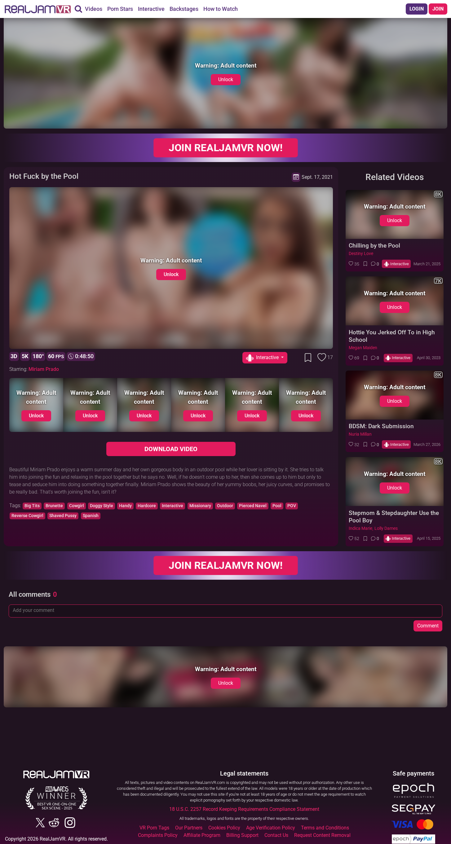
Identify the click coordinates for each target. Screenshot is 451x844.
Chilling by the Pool (374, 245)
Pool (276, 505)
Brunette (54, 505)
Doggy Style (101, 505)
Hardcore (147, 505)
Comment (428, 626)
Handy (125, 505)
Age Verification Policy (270, 828)
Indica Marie (360, 528)
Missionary (200, 505)
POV (291, 505)
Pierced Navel (253, 505)
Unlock (225, 79)
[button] (354, 264)
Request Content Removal (322, 835)
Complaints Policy (158, 835)
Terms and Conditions (325, 828)
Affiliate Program (201, 835)
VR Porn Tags (154, 828)
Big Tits (32, 505)
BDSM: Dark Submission (381, 426)
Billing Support (242, 835)
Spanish (91, 515)
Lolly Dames (386, 528)
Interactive (172, 505)
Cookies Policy (224, 828)
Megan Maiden (363, 347)
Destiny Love (361, 253)
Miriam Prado (44, 369)
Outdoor (225, 505)
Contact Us (276, 835)
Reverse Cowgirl (27, 515)
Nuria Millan (360, 434)
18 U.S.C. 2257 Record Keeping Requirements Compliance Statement (244, 809)
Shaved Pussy (63, 515)
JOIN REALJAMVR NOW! (225, 148)
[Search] (78, 9)
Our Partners (188, 828)
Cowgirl (76, 505)
